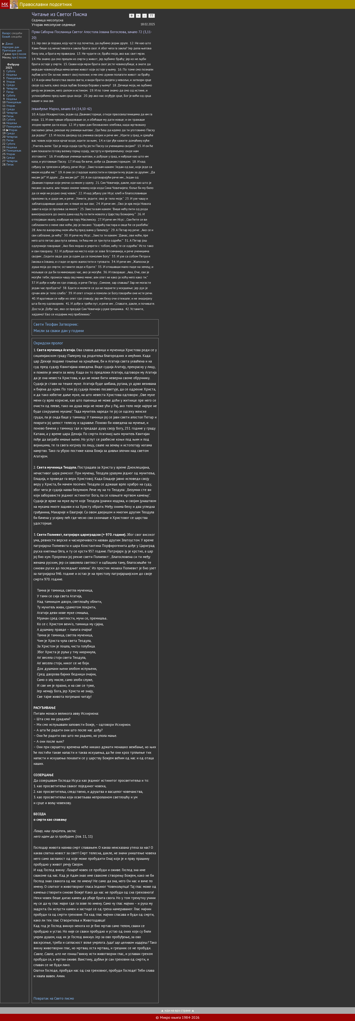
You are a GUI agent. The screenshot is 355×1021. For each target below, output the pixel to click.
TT (151, 15)
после (22, 54)
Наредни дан (10, 47)
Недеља (11, 74)
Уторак (10, 81)
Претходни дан (12, 50)
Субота (10, 71)
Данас (7, 43)
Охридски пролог (48, 342)
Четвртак (11, 88)
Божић (6, 36)
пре (14, 54)
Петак (10, 92)
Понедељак (13, 78)
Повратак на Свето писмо (53, 998)
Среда (10, 85)
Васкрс (6, 33)
